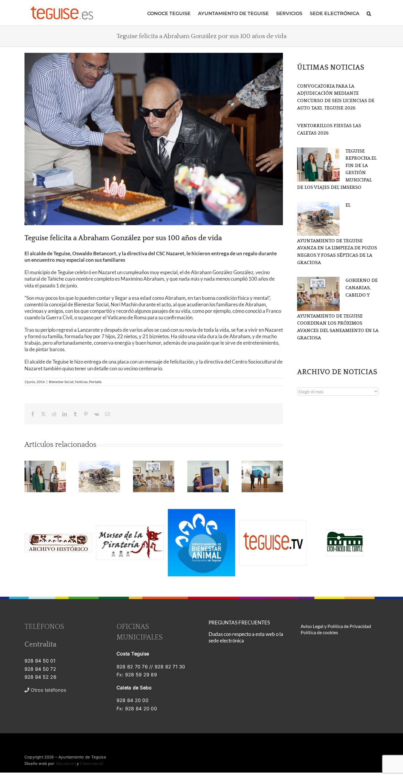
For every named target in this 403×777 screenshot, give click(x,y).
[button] (369, 13)
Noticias (81, 381)
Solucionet (66, 763)
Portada (95, 381)
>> (51, 690)
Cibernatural (91, 763)
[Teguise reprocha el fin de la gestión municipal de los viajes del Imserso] (318, 165)
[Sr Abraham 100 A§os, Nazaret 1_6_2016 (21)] (153, 139)
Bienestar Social (61, 381)
